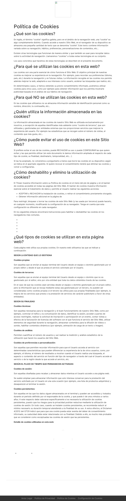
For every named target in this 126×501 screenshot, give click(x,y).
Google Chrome (26, 222)
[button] (63, 20)
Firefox (22, 219)
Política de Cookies (71, 196)
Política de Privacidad (45, 498)
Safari (21, 231)
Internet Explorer (26, 225)
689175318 (75, 475)
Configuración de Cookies (90, 498)
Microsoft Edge (26, 228)
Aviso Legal (26, 498)
